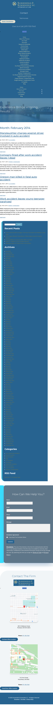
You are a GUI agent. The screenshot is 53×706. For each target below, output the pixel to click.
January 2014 (9, 395)
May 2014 (8, 388)
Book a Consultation (7, 21)
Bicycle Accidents (24, 55)
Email (8, 507)
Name (8, 500)
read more (2, 151)
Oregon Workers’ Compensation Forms (24, 80)
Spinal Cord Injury (24, 67)
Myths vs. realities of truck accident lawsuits (17, 241)
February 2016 (9, 350)
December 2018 (10, 289)
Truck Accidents (24, 64)
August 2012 (9, 425)
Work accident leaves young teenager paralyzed (22, 200)
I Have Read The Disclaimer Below (17, 537)
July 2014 (8, 384)
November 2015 (10, 355)
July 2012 (8, 427)
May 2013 (8, 409)
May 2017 (8, 323)
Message (9, 522)
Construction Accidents (24, 69)
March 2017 (9, 326)
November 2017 (10, 312)
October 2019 (9, 271)
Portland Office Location (9, 639)
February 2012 (9, 436)
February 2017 (9, 328)
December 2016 (10, 332)
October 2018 (9, 292)
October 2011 (9, 443)
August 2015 (9, 361)
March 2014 (9, 391)
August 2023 (9, 264)
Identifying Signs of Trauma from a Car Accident (18, 243)
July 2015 (8, 362)
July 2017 (8, 319)
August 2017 (9, 318)
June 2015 (8, 364)
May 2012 (8, 431)
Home (24, 37)
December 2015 (10, 353)
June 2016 (8, 343)
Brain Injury (24, 49)
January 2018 (9, 309)
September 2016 (10, 337)
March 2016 (9, 348)
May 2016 (8, 344)
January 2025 (9, 253)
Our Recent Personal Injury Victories (24, 66)
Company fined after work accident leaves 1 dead (21, 156)
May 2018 (8, 301)
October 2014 (9, 379)
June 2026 (8, 251)
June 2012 (8, 429)
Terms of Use (37, 552)
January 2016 (9, 352)
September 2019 (10, 273)
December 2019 (10, 267)
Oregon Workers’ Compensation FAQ (24, 78)
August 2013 (9, 404)
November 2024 (10, 255)
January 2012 (9, 438)
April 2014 (8, 389)
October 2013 (9, 400)
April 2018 (8, 303)
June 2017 (8, 321)
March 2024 (9, 262)
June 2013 (8, 407)
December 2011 (10, 440)
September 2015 (10, 359)
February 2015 (9, 371)
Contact (24, 13)
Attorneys (24, 42)
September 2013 (10, 402)
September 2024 (10, 256)
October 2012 (9, 422)
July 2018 (8, 298)
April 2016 (8, 346)
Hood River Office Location (9, 688)
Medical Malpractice (24, 51)
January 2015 (9, 373)
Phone (8, 514)
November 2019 (10, 269)
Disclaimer (17, 699)
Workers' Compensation (14, 161)
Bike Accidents (9, 457)
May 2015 (8, 366)
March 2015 (9, 370)
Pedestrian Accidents (24, 60)
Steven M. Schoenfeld (24, 44)
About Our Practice (24, 39)
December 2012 (10, 418)
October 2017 (9, 314)
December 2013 (10, 397)
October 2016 (9, 335)
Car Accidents (24, 57)
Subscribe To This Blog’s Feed (12, 477)
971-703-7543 (25, 635)
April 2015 (8, 368)
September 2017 (10, 316)
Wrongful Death (24, 71)
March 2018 (9, 305)
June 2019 (8, 278)
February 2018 (9, 307)
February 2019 (9, 285)
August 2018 (9, 296)
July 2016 (8, 341)
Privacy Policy (29, 699)
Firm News (8, 462)
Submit (10, 542)
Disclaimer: (10, 547)
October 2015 (9, 357)
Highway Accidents (24, 58)
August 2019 (9, 274)
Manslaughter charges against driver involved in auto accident (22, 134)
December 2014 (10, 375)
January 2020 (9, 265)
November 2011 (10, 442)
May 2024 (8, 260)
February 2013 (9, 415)
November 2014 (10, 377)
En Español (24, 82)
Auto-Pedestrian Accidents (13, 453)
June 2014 (8, 386)
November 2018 (10, 291)
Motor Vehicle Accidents (24, 53)
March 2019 (9, 283)
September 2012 (10, 424)
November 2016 (10, 334)
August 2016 (9, 339)
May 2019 (8, 280)
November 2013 (10, 398)
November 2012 (10, 420)
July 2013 (8, 406)
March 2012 (9, 434)
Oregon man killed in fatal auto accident (18, 178)
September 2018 (10, 294)
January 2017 (9, 330)
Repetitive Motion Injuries (24, 76)
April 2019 (8, 282)
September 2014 (10, 380)
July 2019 (8, 276)
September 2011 (10, 445)
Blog (24, 84)
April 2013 (8, 411)
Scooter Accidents (24, 62)
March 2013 (9, 413)
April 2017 (8, 325)
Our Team (24, 40)
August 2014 (9, 382)
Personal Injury (24, 48)
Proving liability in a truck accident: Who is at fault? (19, 240)
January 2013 (9, 416)
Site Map (23, 699)
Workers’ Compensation (24, 73)
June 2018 (8, 300)
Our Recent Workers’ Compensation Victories (24, 75)
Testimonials (24, 18)
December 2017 (10, 310)
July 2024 (8, 258)
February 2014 (9, 393)
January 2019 (9, 287)
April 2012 (8, 433)
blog (7, 458)
